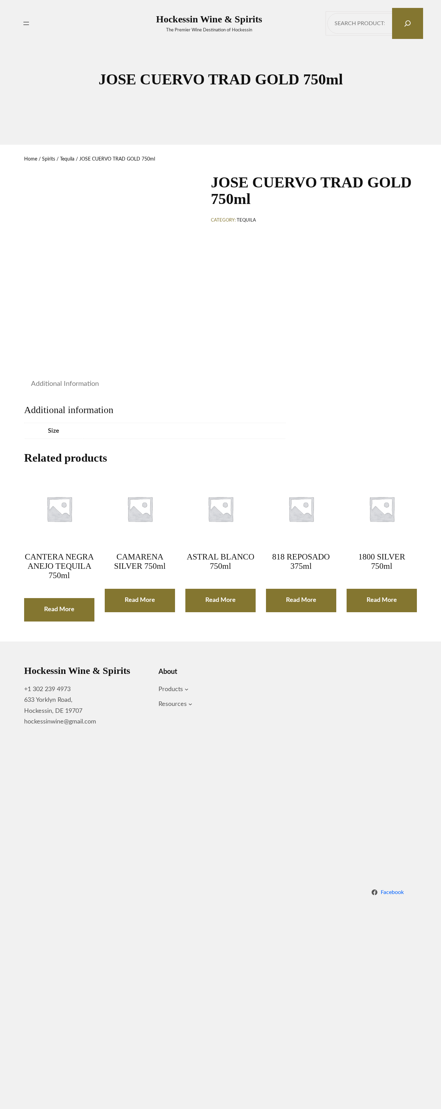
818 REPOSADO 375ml (301, 561)
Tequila (67, 159)
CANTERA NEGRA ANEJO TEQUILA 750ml (59, 566)
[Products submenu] (186, 689)
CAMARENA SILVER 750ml (140, 561)
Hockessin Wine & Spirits (209, 19)
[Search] (407, 23)
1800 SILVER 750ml (381, 561)
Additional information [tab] (65, 383)
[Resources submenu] (190, 704)
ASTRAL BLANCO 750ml (220, 561)
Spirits (48, 159)
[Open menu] (26, 23)
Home (30, 159)
